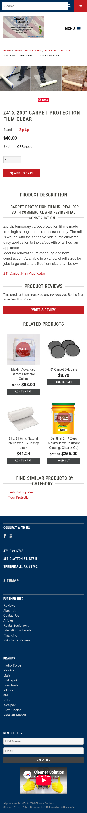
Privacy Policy (21, 807)
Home (7, 50)
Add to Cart (23, 173)
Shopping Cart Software (43, 807)
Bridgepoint (11, 680)
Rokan (7, 700)
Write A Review (43, 310)
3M (5, 695)
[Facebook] (4, 536)
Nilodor (8, 690)
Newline (8, 670)
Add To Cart (23, 391)
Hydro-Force (12, 665)
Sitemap (11, 580)
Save (45, 99)
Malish (7, 675)
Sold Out (64, 460)
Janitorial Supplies (27, 50)
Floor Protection (57, 50)
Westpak (9, 705)
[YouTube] (10, 536)
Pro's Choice (12, 710)
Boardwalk (10, 685)
